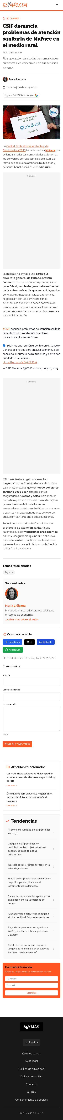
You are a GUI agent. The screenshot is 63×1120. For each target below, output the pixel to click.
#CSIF (6, 328)
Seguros (9, 572)
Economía (12, 18)
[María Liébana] (5, 79)
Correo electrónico (11, 690)
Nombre (6, 675)
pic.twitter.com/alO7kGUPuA (20, 362)
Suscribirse (31, 993)
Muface (50, 150)
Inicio (5, 52)
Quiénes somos (31, 1053)
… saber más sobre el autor (21, 619)
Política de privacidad (31, 1068)
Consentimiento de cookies (31, 1099)
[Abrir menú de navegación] (57, 5)
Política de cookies (31, 1076)
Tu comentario (9, 704)
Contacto (31, 1084)
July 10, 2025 (50, 368)
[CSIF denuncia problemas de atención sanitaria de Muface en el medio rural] (53, 112)
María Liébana (17, 79)
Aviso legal (31, 1060)
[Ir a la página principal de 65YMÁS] (15, 5)
